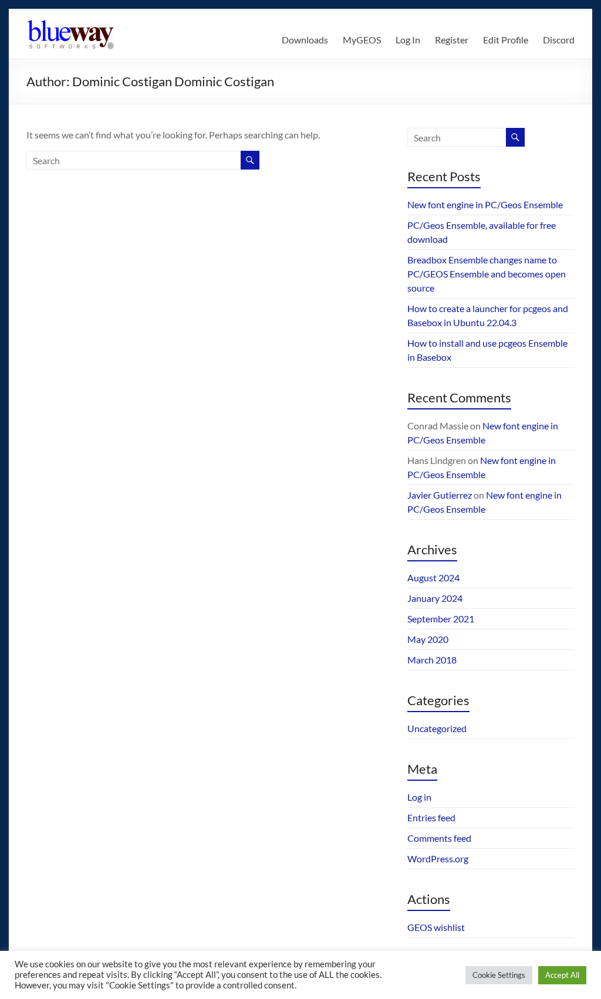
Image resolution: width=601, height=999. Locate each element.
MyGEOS (362, 39)
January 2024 (434, 598)
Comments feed (439, 838)
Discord (559, 39)
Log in (419, 796)
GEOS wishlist (436, 927)
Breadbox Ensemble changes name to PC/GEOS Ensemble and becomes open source (486, 273)
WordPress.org (437, 858)
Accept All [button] (562, 975)
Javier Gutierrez (439, 494)
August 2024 (433, 577)
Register (451, 39)
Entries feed (431, 817)
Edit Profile (505, 39)
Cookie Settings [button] (498, 975)
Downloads (305, 39)
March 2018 (432, 659)
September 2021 (440, 618)
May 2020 (427, 639)
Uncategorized (437, 728)
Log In (408, 39)
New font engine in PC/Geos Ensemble (485, 204)
